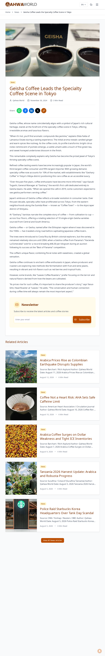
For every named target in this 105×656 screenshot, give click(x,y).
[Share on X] (37, 110)
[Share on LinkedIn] (31, 110)
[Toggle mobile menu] (97, 4)
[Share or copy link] (43, 110)
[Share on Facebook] (25, 110)
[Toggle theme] (91, 4)
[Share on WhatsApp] (19, 110)
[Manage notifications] (100, 651)
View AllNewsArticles (52, 540)
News (16, 12)
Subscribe (84, 319)
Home (7, 12)
